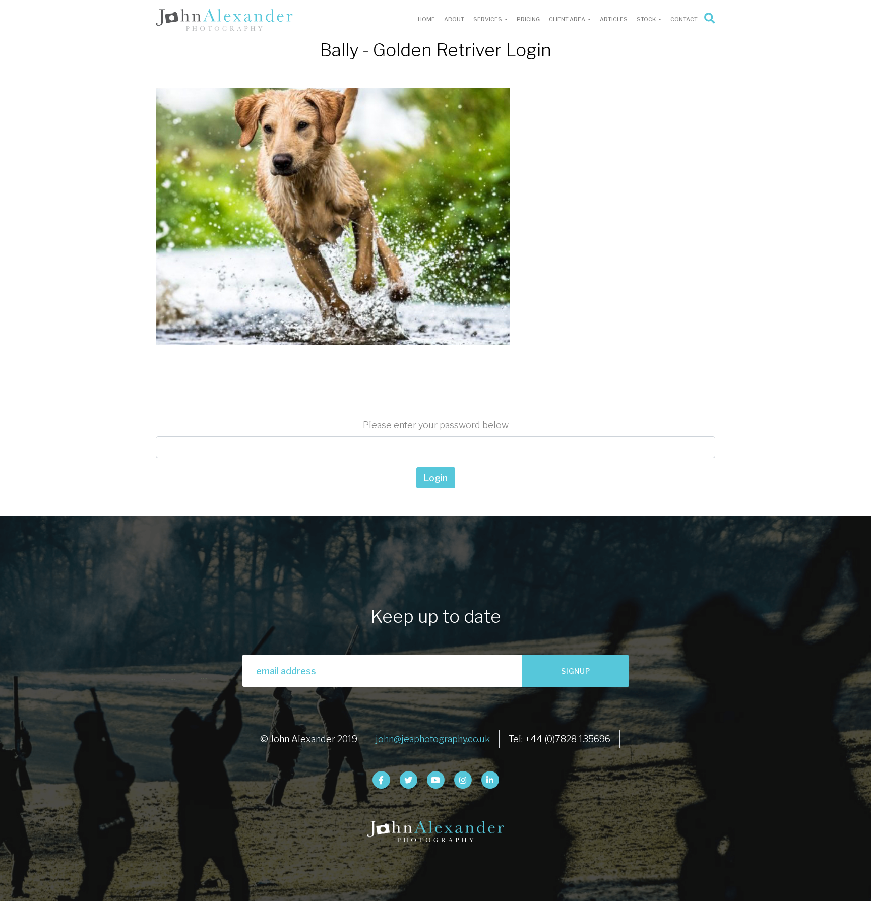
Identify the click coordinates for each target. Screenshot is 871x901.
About (454, 19)
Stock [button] (647, 19)
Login (435, 478)
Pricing (528, 19)
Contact (684, 19)
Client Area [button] (567, 19)
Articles (614, 19)
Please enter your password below (436, 425)
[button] (709, 19)
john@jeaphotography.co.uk (433, 739)
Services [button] (488, 19)
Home (426, 19)
